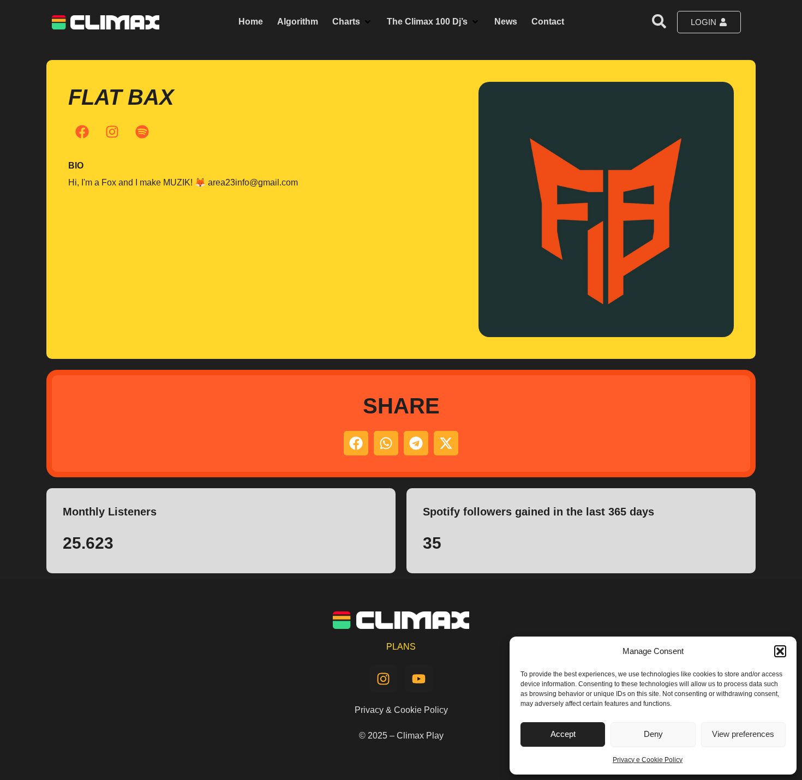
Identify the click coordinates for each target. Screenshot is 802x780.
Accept (563, 734)
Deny (653, 734)
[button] (780, 651)
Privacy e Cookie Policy (648, 760)
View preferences (743, 734)
